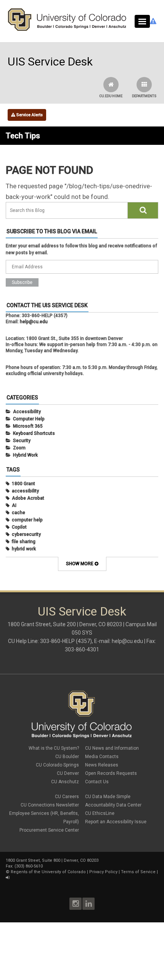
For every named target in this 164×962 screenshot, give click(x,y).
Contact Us (97, 781)
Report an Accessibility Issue (115, 821)
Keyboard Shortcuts (34, 433)
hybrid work (24, 549)
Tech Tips (23, 135)
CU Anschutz (65, 781)
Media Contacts (102, 756)
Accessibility (27, 411)
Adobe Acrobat (28, 498)
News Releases (101, 765)
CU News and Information (112, 748)
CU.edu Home (110, 96)
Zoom (19, 448)
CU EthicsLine (99, 813)
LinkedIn (88, 904)
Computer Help (29, 419)
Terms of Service (138, 871)
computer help (27, 520)
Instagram (75, 904)
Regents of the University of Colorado (48, 871)
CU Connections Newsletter (50, 805)
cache (18, 512)
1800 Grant (23, 483)
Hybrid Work (25, 455)
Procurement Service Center (49, 830)
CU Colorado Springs (57, 765)
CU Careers (67, 796)
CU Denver (68, 773)
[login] (7, 877)
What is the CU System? (54, 748)
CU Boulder (67, 756)
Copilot (19, 527)
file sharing (23, 541)
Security (22, 440)
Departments (144, 96)
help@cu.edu (34, 321)
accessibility (25, 491)
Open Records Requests (111, 773)
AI (14, 505)
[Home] (67, 29)
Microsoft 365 (28, 426)
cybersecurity (26, 534)
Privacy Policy (103, 871)
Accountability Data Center (113, 805)
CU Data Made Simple (107, 796)
